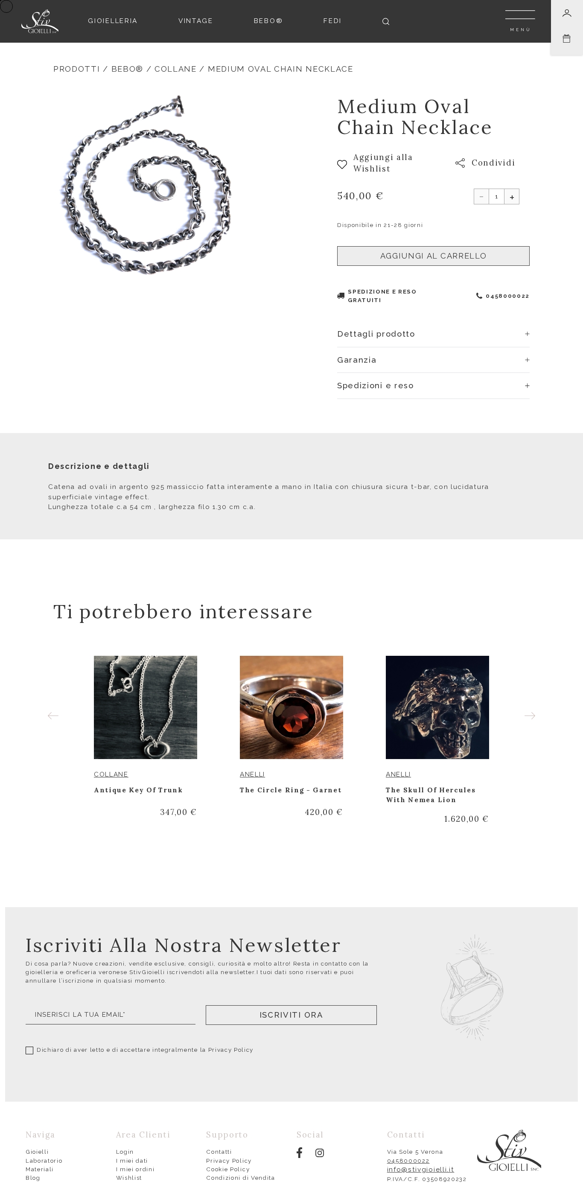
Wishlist (129, 1177)
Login (125, 1151)
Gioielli (37, 1151)
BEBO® (127, 68)
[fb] (299, 1152)
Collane (175, 68)
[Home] (39, 21)
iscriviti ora (291, 1014)
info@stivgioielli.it (421, 1169)
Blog (33, 1177)
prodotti (76, 68)
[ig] (319, 1152)
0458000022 (508, 295)
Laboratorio (44, 1160)
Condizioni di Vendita (240, 1177)
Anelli (252, 774)
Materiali (40, 1169)
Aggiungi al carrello (433, 255)
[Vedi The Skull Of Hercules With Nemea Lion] (437, 707)
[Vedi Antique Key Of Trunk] (145, 707)
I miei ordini (135, 1169)
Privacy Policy (231, 1049)
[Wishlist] (192, 774)
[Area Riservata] (567, 13)
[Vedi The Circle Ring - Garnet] (291, 707)
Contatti (219, 1151)
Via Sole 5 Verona (415, 1151)
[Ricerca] (385, 21)
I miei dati (132, 1160)
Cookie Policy (228, 1169)
